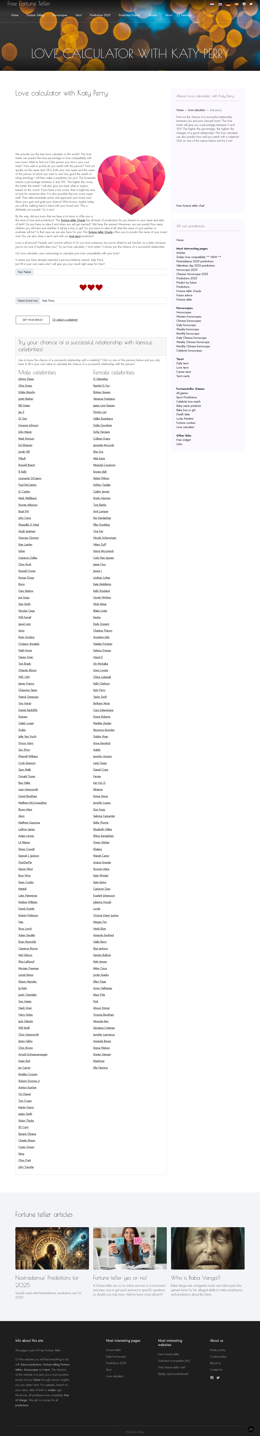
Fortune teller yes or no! (120, 1277)
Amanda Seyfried (103, 935)
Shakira (97, 849)
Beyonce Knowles (104, 730)
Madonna (98, 1061)
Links (179, 444)
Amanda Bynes (102, 1041)
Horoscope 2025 (186, 270)
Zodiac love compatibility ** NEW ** (198, 257)
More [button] (169, 15)
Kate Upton (99, 882)
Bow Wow (24, 876)
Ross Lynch (25, 929)
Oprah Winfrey (102, 597)
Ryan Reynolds (27, 942)
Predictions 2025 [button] (100, 15)
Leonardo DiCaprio (29, 478)
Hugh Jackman (26, 531)
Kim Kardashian (102, 518)
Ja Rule (22, 988)
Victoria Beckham (103, 1015)
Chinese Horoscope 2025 (192, 274)
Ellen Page (99, 982)
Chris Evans (25, 386)
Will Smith (24, 1028)
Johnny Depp (26, 379)
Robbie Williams (27, 902)
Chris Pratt (24, 1160)
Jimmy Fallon (25, 1041)
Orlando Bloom (27, 670)
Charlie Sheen (26, 1140)
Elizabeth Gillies (102, 829)
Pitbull (21, 458)
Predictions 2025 (186, 278)
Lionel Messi (25, 975)
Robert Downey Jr (29, 1081)
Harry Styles (25, 1015)
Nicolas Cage (26, 611)
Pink (95, 1001)
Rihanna (98, 789)
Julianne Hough (102, 902)
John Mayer (25, 432)
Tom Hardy (24, 703)
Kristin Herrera (101, 498)
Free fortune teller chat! (190, 206)
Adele (96, 750)
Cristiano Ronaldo (28, 644)
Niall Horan (25, 650)
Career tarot (183, 372)
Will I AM (24, 677)
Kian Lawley (25, 544)
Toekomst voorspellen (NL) (174, 1361)
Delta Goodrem (102, 425)
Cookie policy (218, 1357)
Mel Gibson (25, 955)
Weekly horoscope (187, 329)
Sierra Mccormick (103, 551)
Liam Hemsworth (28, 789)
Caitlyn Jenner (101, 492)
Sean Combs (26, 882)
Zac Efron (24, 750)
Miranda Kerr (101, 1021)
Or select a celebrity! (65, 320)
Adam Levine (26, 836)
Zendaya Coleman (104, 1028)
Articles (180, 253)
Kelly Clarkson (101, 684)
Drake (22, 730)
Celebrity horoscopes (189, 351)
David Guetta (26, 909)
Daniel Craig (100, 770)
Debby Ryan (100, 736)
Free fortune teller (168, 1354)
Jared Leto (24, 624)
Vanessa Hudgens (104, 399)
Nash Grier (25, 1008)
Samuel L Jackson (28, 856)
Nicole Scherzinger (104, 538)
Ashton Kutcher (27, 1088)
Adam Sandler (26, 935)
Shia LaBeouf (26, 962)
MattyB (22, 889)
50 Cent (23, 1127)
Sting (21, 1154)
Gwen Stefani (101, 842)
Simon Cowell (26, 849)
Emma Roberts (101, 717)
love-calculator (196, 110)
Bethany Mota (101, 703)
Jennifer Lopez (102, 803)
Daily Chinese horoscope (191, 338)
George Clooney (28, 538)
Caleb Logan (26, 723)
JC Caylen (24, 492)
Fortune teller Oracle (188, 291)
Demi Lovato (100, 670)
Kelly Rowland (101, 591)
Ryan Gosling (26, 637)
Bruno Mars (25, 809)
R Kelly (22, 472)
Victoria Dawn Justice (106, 915)
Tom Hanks (24, 1001)
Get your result (32, 320)
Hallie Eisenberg (103, 419)
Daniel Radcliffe (27, 710)
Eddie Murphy (26, 392)
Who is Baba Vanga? (196, 1277)
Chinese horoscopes (188, 321)
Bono (21, 584)
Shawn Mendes (27, 982)
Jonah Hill (24, 452)
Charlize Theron (102, 631)
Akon (21, 816)
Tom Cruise (25, 1101)
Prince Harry (25, 743)
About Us (215, 1363)
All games (182, 393)
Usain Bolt (24, 1061)
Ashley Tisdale (102, 485)
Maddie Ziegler (102, 723)
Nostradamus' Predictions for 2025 (47, 1281)
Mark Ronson (26, 439)
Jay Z (21, 412)
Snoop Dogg (26, 578)
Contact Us (216, 1370)
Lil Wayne (24, 842)
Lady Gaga (99, 763)
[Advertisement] (91, 123)
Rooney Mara (101, 869)
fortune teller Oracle (73, 220)
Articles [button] (152, 15)
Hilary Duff (99, 544)
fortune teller (113, 1350)
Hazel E (98, 657)
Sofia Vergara (101, 432)
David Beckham (27, 796)
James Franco (26, 684)
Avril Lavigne (100, 511)
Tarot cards (183, 376)
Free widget (183, 440)
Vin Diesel (24, 1094)
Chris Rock (24, 564)
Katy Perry (99, 690)
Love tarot (182, 368)
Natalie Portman (102, 644)
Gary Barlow (25, 591)
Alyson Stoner (101, 1008)
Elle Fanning (100, 1068)
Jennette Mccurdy (103, 445)
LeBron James (26, 829)
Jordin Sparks (101, 975)
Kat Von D (99, 783)
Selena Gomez (102, 650)
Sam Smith (24, 604)
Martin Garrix (26, 1107)
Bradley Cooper (27, 1074)
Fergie (97, 776)
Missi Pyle (99, 995)
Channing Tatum (27, 690)
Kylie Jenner (100, 962)
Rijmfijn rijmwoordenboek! (173, 1374)
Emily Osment (101, 624)
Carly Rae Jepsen (103, 558)
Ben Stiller (24, 783)
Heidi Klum (99, 929)
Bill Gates (24, 405)
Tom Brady (24, 664)
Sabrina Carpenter (104, 816)
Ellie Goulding (101, 525)
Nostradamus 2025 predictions (194, 261)
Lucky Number (185, 419)
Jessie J (97, 571)
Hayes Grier (25, 657)
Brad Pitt (23, 511)
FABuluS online (135, 1432)
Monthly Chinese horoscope (193, 346)
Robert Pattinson (28, 915)
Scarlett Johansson (104, 896)
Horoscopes (183, 312)
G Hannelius (100, 379)
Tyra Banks (99, 505)
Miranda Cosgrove (104, 465)
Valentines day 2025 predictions (195, 266)
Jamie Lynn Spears (104, 405)
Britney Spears (102, 392)
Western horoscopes (188, 317)
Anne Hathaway (102, 988)
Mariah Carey (101, 856)
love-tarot (74, 236)
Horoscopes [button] (59, 15)
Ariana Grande (102, 862)
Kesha (96, 617)
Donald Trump (26, 776)
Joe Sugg (23, 597)
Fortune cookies (185, 423)
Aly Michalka (100, 664)
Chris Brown (25, 1048)
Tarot (108, 1370)
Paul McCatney (27, 485)
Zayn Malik (24, 770)
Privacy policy (218, 1350)
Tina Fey (98, 531)
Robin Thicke (26, 1121)
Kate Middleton (102, 584)
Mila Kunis (99, 458)
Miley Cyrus (100, 968)
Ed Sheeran (25, 445)
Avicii (21, 631)
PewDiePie (25, 862)
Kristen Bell (99, 472)
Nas (20, 922)
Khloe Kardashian (103, 836)
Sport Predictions (186, 397)
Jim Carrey (24, 1068)
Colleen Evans (101, 439)
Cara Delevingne (103, 710)
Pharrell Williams (28, 756)
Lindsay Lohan (101, 578)
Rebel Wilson (101, 478)
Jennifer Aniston (102, 756)
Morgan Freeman (28, 968)
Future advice (184, 295)
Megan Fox (100, 922)
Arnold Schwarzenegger (33, 1054)
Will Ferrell (24, 617)
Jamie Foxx (99, 564)
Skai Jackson (100, 948)
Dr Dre (22, 419)
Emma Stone (100, 796)
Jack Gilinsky (25, 1021)
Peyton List (99, 412)
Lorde (96, 909)
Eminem (22, 717)
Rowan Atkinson (27, 505)
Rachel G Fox (101, 386)
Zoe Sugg (99, 809)
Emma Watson (101, 1048)
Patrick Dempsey (28, 697)
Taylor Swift (100, 697)
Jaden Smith (25, 1114)
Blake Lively (100, 611)
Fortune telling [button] (35, 15)
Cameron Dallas (27, 558)
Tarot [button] (78, 15)
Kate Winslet (100, 876)
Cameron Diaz (101, 889)
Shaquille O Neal (28, 525)
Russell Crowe (27, 571)
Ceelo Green (26, 1147)
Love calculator (185, 427)
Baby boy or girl (185, 410)
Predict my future (186, 283)
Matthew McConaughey (32, 803)
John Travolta (26, 1167)
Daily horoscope (186, 325)
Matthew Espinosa (29, 823)
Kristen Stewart (102, 1054)
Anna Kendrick (102, 743)
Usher (21, 551)
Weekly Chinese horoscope (193, 342)
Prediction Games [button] (129, 15)
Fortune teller (184, 300)
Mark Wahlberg (27, 498)
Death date (183, 414)
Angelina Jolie (101, 637)
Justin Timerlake (27, 995)
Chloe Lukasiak (102, 677)
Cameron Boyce (28, 948)
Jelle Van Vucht (27, 736)
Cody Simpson (27, 763)
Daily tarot (182, 363)
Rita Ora (98, 452)
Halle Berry (100, 942)
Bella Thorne (100, 823)
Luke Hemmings (27, 896)
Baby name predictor (188, 406)
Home (14, 15)
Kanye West (25, 869)
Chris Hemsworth (28, 1035)
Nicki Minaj (99, 604)
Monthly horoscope (187, 334)
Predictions (183, 287)
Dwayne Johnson (28, 425)
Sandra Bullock (102, 955)
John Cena (24, 518)
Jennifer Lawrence (104, 1035)
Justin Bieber (25, 399)
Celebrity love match (188, 402)
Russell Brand (26, 465)
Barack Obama (27, 1134)
